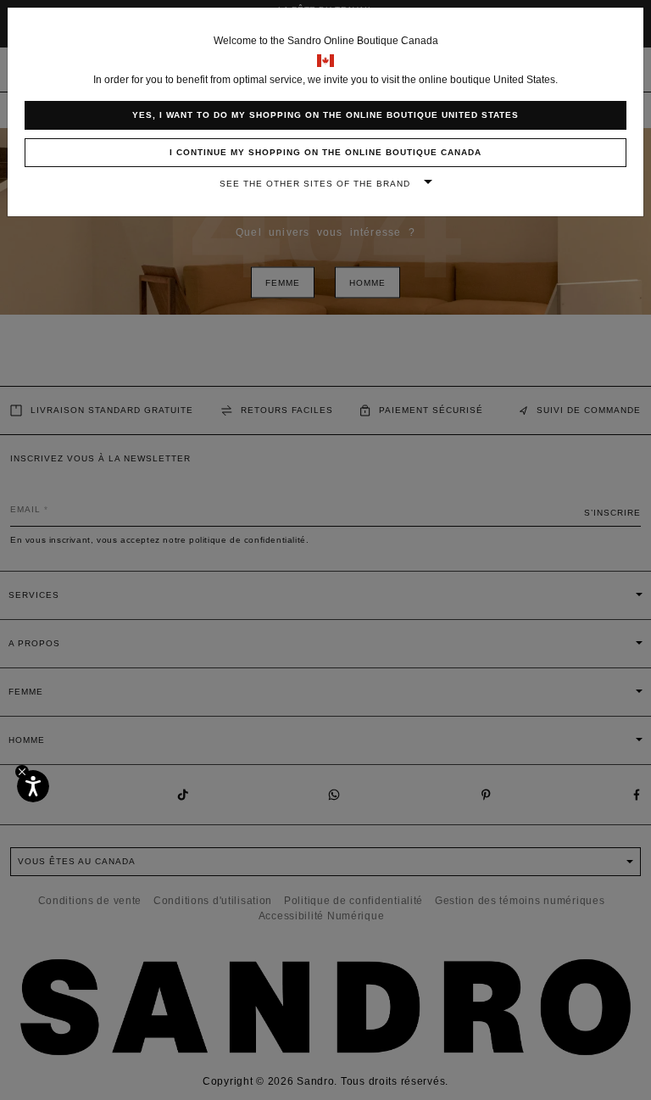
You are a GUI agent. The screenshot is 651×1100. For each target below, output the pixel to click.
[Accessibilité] (33, 786)
